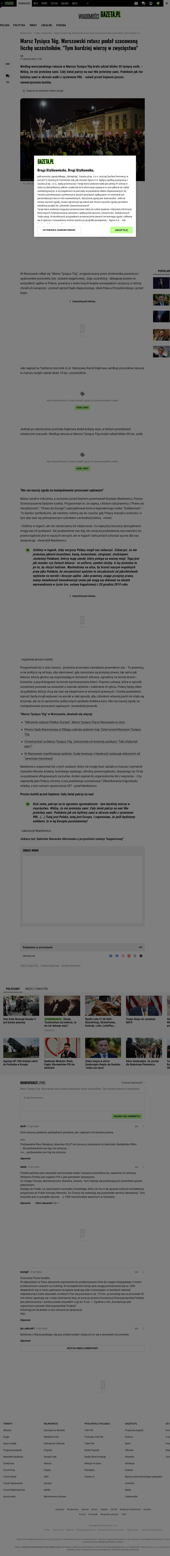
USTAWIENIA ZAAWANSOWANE (59, 230)
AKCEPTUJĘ (121, 230)
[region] (85, 196)
